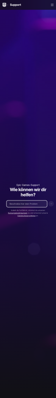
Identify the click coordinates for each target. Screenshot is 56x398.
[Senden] (51, 203)
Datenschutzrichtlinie (26, 216)
